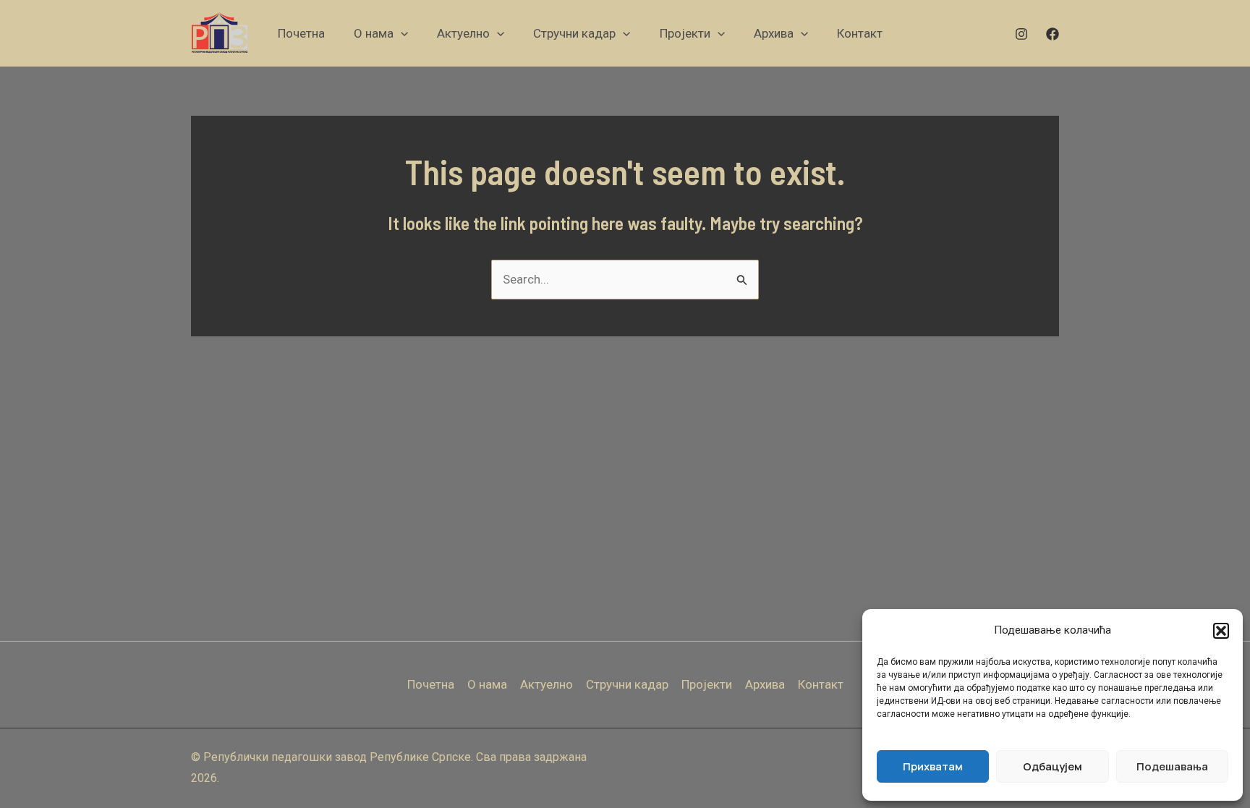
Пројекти (706, 684)
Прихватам (933, 766)
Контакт (820, 684)
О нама (487, 684)
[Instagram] (1021, 34)
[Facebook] (1052, 34)
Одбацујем (1052, 766)
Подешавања (1172, 766)
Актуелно (546, 684)
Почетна (430, 684)
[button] (1221, 631)
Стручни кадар (627, 684)
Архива (765, 684)
